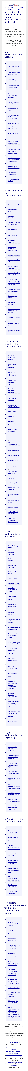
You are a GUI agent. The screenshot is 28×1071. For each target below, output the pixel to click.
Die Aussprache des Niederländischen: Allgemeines (13, 95)
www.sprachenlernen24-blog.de (14, 1062)
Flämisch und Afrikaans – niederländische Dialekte (14, 87)
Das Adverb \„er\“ (12, 478)
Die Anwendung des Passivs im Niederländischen (13, 695)
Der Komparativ (12, 411)
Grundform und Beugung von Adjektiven (12, 365)
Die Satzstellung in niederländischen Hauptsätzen (13, 839)
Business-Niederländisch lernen (14, 1055)
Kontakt (17, 9)
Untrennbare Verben (13, 583)
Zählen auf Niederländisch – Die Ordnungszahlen (13, 932)
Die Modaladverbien (13, 455)
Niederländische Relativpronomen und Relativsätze (13, 807)
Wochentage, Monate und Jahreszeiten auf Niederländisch (14, 946)
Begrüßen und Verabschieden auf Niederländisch (13, 955)
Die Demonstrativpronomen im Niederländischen (14, 786)
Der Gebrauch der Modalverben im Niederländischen (12, 660)
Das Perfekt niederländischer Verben (12, 589)
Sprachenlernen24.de (10, 7)
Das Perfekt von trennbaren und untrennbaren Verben (13, 606)
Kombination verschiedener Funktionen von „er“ (13, 520)
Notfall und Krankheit (13, 988)
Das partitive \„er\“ (13, 507)
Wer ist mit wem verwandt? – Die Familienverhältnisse (13, 981)
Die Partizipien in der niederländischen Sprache (13, 675)
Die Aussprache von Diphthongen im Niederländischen (13, 116)
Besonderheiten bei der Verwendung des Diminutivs (14, 310)
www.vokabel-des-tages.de (14, 1056)
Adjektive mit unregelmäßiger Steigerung (12, 423)
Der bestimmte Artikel (14, 205)
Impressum (20, 7)
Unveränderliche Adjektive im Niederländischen (12, 374)
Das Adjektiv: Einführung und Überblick (12, 357)
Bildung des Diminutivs (14, 255)
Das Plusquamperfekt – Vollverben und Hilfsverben (14, 620)
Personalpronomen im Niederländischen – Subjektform (13, 757)
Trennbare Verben (12, 578)
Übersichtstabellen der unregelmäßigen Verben (14, 635)
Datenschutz (11, 9)
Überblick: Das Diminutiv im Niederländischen (12, 248)
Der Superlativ (12, 416)
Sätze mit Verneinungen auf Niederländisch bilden (13, 878)
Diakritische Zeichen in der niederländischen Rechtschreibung (14, 159)
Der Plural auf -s (12, 235)
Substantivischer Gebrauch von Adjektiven (12, 390)
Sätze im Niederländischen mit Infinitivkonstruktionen (14, 847)
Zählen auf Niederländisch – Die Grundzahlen (13, 923)
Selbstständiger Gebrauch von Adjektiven (12, 382)
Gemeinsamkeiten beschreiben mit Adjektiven (12, 398)
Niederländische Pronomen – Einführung (12, 748)
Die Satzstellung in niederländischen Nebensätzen (13, 862)
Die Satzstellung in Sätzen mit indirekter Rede (13, 870)
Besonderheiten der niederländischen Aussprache (13, 135)
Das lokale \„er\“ (12, 483)
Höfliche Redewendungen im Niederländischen (13, 963)
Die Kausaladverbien (13, 460)
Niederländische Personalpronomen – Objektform (13, 765)
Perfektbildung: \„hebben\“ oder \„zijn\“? (12, 598)
